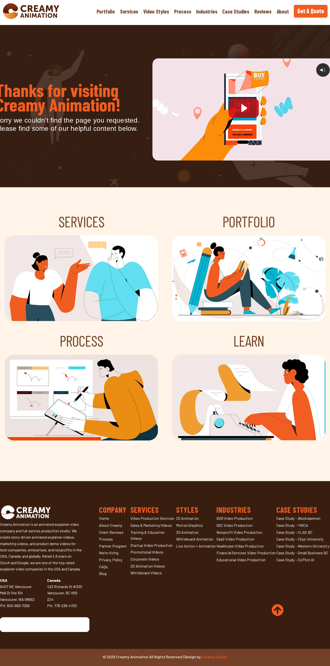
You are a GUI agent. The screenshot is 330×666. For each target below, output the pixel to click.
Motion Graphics (189, 525)
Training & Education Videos (147, 535)
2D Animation (187, 518)
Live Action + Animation (196, 546)
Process (182, 11)
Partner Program (112, 546)
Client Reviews (111, 532)
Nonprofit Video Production (239, 532)
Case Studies (235, 11)
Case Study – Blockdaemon (298, 518)
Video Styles (156, 11)
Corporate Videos (144, 559)
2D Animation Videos (147, 566)
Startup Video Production (151, 545)
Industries (206, 11)
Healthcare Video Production (240, 546)
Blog (103, 573)
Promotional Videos (146, 552)
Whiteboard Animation (194, 539)
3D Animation (187, 532)
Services (129, 11)
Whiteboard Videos (146, 572)
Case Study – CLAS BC (294, 532)
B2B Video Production (234, 518)
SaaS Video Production (235, 539)
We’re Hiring (108, 552)
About (283, 11)
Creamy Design (214, 656)
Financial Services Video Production (246, 552)
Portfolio (106, 11)
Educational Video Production (240, 559)
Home (104, 518)
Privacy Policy (110, 559)
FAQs (103, 566)
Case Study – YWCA (292, 525)
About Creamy (110, 525)
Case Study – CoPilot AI (295, 559)
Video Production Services (152, 518)
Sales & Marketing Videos (151, 525)
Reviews (263, 11)
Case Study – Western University (302, 546)
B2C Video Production (234, 525)
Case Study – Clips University (300, 539)
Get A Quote (310, 10)
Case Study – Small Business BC (302, 552)
